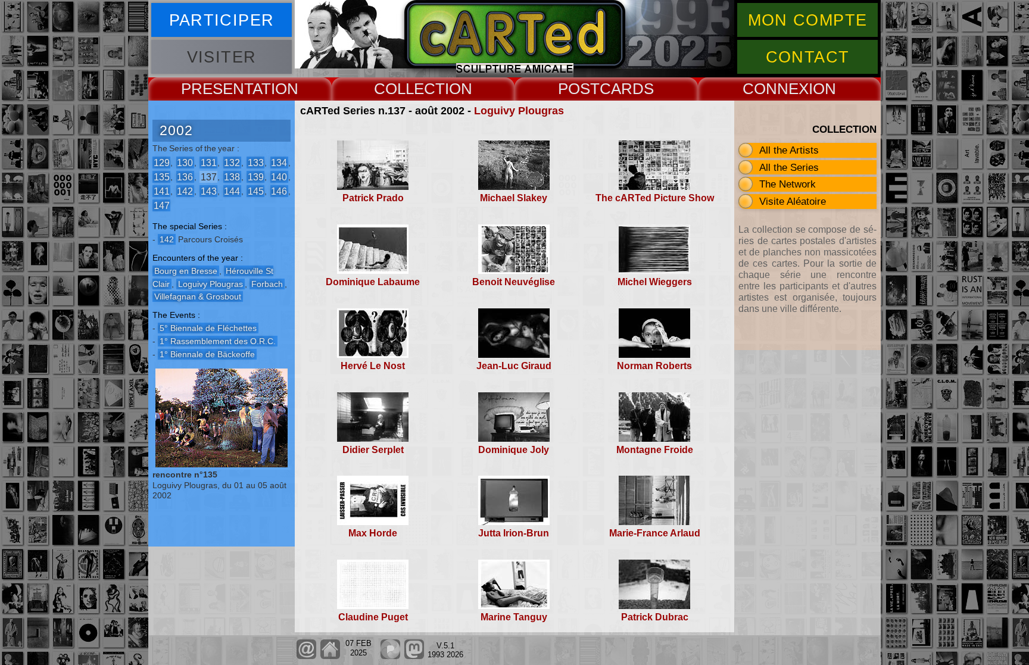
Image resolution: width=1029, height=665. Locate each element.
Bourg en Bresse (185, 271)
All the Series (789, 167)
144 (232, 191)
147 (162, 205)
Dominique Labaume (373, 282)
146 (279, 191)
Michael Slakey (513, 198)
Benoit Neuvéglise (513, 282)
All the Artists (789, 150)
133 (256, 162)
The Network (787, 184)
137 (209, 176)
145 (256, 191)
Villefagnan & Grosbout (197, 296)
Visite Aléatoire (792, 201)
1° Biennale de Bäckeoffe (207, 354)
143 (209, 191)
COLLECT (409, 88)
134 (279, 162)
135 (162, 176)
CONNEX (776, 88)
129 (162, 162)
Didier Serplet (373, 450)
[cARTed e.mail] (306, 656)
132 (232, 162)
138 (232, 176)
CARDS (627, 88)
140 (279, 176)
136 (185, 176)
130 (185, 162)
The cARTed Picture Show (654, 198)
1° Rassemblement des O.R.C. (218, 341)
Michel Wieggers (655, 282)
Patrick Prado (373, 198)
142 (185, 191)
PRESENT (216, 88)
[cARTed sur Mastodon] (414, 656)
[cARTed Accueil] (329, 656)
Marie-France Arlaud (654, 533)
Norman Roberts (654, 366)
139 (256, 176)
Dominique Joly (513, 450)
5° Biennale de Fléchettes (208, 328)
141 (162, 191)
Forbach (267, 284)
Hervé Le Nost (373, 366)
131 (209, 162)
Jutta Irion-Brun (513, 533)
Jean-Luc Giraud (513, 366)
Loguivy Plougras (519, 111)
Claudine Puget (373, 617)
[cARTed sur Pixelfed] (390, 656)
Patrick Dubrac (654, 617)
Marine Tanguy (514, 617)
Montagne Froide (654, 450)
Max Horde (372, 533)
